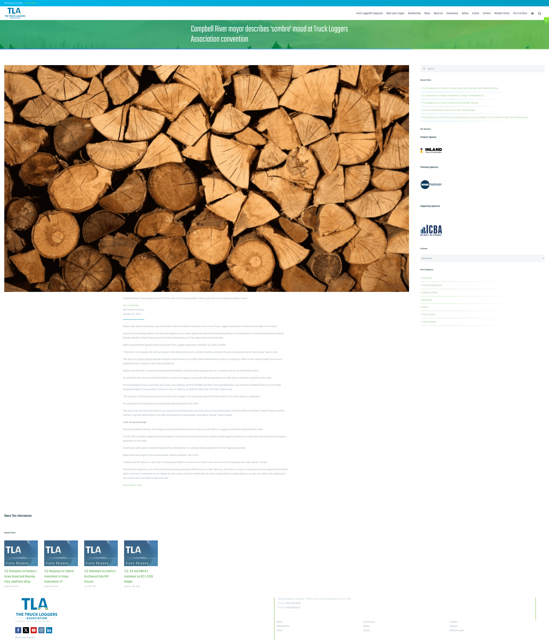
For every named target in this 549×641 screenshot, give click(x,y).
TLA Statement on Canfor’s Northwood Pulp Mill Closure (101, 553)
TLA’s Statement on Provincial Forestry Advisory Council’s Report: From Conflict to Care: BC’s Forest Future (475, 117)
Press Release (429, 321)
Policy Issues (428, 314)
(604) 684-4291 (293, 603)
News (425, 307)
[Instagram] (41, 630)
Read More (31, 3)
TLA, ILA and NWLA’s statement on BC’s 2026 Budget (141, 553)
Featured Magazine (432, 285)
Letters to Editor (430, 292)
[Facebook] (18, 630)
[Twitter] (26, 630)
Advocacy (427, 278)
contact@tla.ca (292, 607)
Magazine (427, 299)
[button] (539, 13)
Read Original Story (132, 485)
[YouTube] (34, 630)
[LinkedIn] (49, 630)
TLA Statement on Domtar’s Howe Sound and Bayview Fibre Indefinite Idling (21, 553)
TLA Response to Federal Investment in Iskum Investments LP (61, 553)
